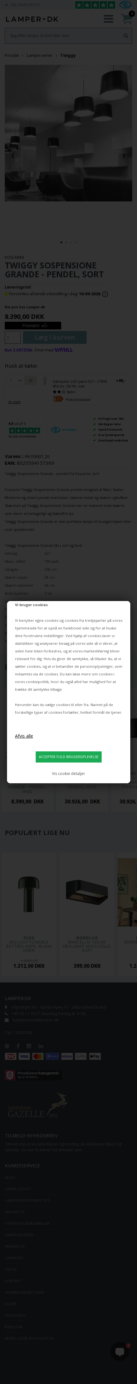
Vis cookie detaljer (68, 773)
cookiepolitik (37, 681)
